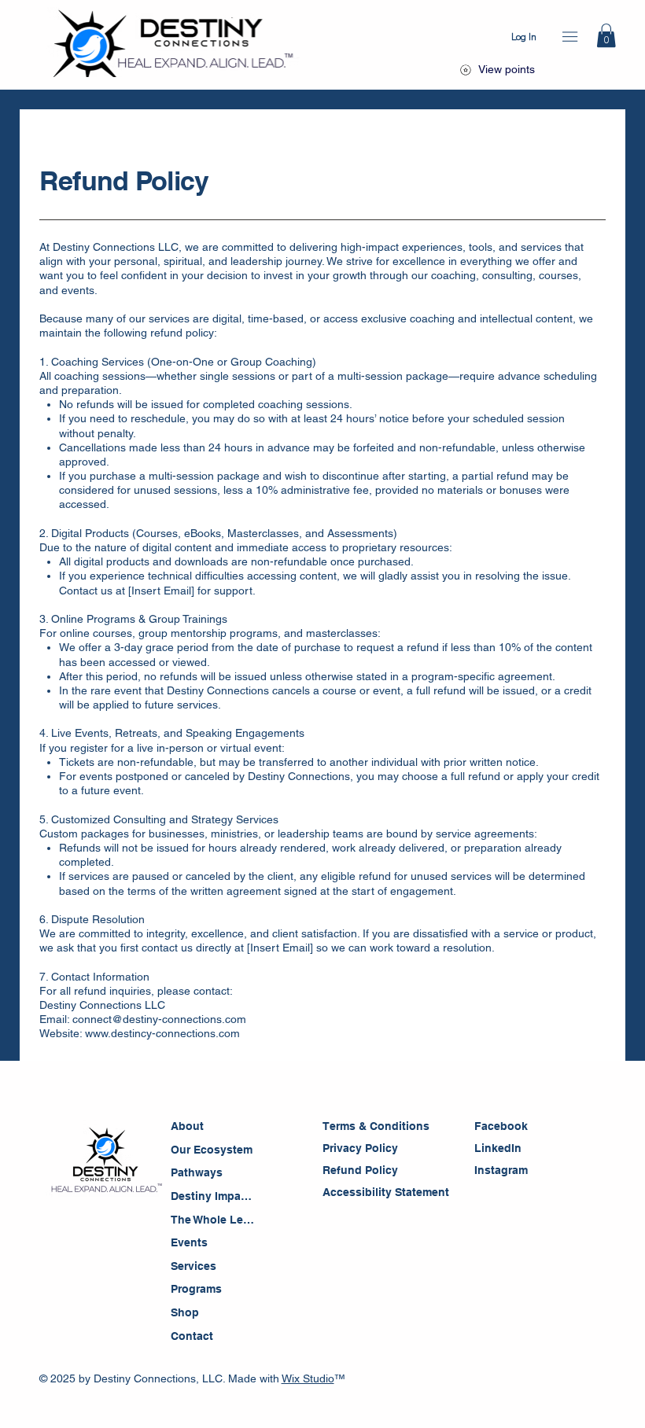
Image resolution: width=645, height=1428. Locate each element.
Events (189, 1242)
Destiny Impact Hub (214, 1196)
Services (193, 1266)
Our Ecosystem (211, 1149)
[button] (606, 35)
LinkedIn (498, 1148)
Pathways (197, 1172)
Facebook (501, 1126)
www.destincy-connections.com (162, 1033)
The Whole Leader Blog (214, 1219)
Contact (192, 1336)
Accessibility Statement (387, 1192)
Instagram (501, 1170)
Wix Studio (308, 1378)
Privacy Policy (360, 1148)
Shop (185, 1312)
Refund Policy (360, 1170)
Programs (196, 1289)
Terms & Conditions (377, 1126)
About (187, 1126)
